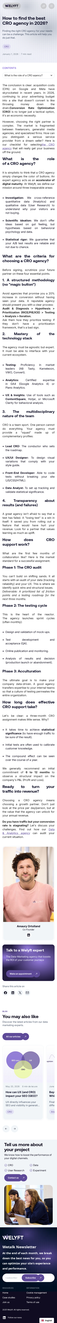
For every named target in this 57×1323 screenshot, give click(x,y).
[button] (51, 6)
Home (5, 1292)
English (48, 1320)
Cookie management (36, 1292)
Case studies (8, 1297)
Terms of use (32, 1302)
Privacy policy (33, 1297)
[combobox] (46, 1320)
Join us (5, 1302)
